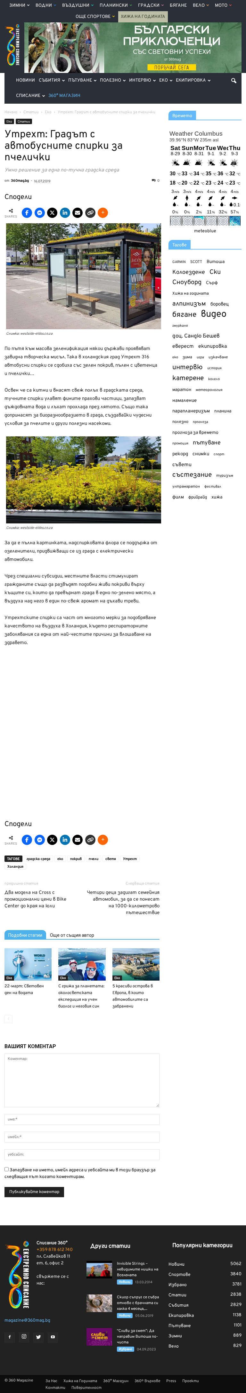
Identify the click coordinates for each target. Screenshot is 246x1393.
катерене (188, 378)
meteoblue (205, 231)
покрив (76, 859)
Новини (25, 80)
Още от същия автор (72, 935)
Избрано (125, 1349)
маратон (181, 390)
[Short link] (90, 213)
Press (171, 1381)
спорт (219, 454)
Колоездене (188, 272)
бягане (184, 315)
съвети (182, 465)
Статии (24, 122)
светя (110, 859)
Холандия (15, 866)
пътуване (207, 443)
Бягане (178, 5)
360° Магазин (64, 96)
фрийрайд (197, 497)
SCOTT (196, 262)
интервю (187, 367)
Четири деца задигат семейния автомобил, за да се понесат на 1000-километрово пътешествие (123, 903)
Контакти (55, 1387)
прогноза (200, 422)
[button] (234, 80)
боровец (219, 304)
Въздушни (75, 5)
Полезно (110, 80)
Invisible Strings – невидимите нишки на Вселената (137, 1269)
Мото (221, 5)
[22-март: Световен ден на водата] (28, 964)
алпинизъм (189, 304)
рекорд (180, 454)
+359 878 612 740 (55, 1250)
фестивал (212, 486)
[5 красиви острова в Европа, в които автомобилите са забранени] (136, 964)
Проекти (190, 1381)
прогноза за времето (195, 432)
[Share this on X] (52, 213)
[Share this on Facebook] (27, 213)
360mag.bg (20, 181)
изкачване (218, 357)
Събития (49, 80)
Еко (163, 80)
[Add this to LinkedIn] (65, 213)
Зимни (17, 5)
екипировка (212, 346)
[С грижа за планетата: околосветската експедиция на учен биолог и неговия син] (81, 964)
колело (214, 379)
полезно (180, 422)
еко (60, 859)
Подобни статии (25, 935)
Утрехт (130, 859)
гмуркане (180, 325)
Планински (114, 5)
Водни (44, 5)
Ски (215, 272)
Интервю (140, 80)
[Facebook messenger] (40, 213)
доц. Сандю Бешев (196, 336)
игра (200, 357)
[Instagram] (24, 1337)
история (214, 368)
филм (178, 497)
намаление (184, 401)
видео (213, 314)
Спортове (179, 1275)
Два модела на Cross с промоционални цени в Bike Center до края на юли (35, 899)
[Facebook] (9, 1338)
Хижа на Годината (143, 17)
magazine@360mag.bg (27, 1320)
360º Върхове (147, 1381)
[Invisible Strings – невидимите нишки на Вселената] (99, 1269)
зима (187, 357)
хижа (216, 497)
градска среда (38, 859)
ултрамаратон (186, 486)
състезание (192, 475)
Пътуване (80, 80)
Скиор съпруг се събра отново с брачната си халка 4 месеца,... (138, 1303)
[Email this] (77, 213)
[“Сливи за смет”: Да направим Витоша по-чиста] (99, 1337)
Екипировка (191, 80)
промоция (180, 443)
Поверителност (86, 1387)
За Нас (51, 1381)
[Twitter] (38, 1338)
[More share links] (103, 213)
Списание (28, 96)
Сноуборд (186, 282)
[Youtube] (53, 1338)
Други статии (110, 1246)
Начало (10, 112)
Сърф (212, 283)
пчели (93, 859)
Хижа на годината (190, 293)
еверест (183, 346)
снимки (201, 454)
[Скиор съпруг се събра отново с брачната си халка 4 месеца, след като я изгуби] (99, 1303)
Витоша (216, 262)
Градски (149, 5)
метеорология (209, 390)
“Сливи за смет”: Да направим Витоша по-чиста (137, 1336)
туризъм (224, 475)
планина (222, 411)
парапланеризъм (191, 411)
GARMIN (179, 262)
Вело (199, 5)
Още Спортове (93, 17)
